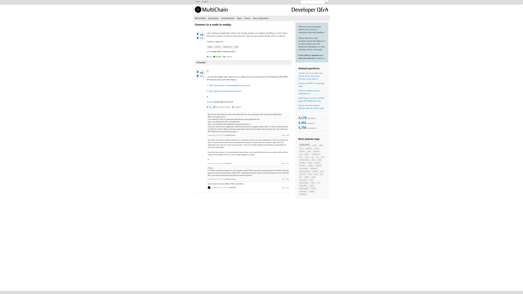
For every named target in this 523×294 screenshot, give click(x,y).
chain (236, 47)
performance (302, 174)
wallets (311, 185)
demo (316, 174)
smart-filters (302, 165)
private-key (318, 165)
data (322, 171)
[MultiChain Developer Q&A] (310, 10)
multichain (304, 145)
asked (209, 52)
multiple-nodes (302, 191)
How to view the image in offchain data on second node (311, 106)
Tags (239, 18)
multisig (310, 162)
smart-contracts (303, 185)
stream (301, 148)
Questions (213, 18)
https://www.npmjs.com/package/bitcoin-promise (229, 85)
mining (306, 157)
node (312, 157)
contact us (319, 58)
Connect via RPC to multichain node (311, 84)
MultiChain (313, 29)
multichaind (302, 162)
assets (321, 145)
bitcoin (311, 179)
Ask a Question (261, 18)
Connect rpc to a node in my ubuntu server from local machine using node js (310, 76)
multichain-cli (314, 168)
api (317, 157)
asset (300, 157)
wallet (309, 151)
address (307, 154)
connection (315, 171)
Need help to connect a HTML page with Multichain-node (311, 99)
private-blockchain (303, 182)
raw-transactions (316, 154)
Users (247, 18)
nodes (313, 159)
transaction (317, 162)
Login (197, 2)
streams (314, 145)
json (300, 177)
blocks (309, 174)
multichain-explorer (303, 159)
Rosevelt (229, 102)
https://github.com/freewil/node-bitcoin (225, 91)
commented (211, 135)
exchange (311, 191)
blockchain (301, 151)
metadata (310, 165)
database (307, 177)
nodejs (210, 47)
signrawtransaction (303, 188)
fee (318, 182)
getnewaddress (302, 194)
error (300, 154)
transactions (308, 148)
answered (210, 102)
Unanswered (227, 18)
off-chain (313, 188)
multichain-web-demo (304, 171)
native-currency (303, 179)
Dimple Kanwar (229, 52)
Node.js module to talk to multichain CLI (309, 92)
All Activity (200, 18)
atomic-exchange (303, 168)
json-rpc (316, 148)
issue (322, 157)
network (313, 182)
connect (319, 159)
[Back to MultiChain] (212, 11)
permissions (316, 151)
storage (313, 177)
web (321, 174)
